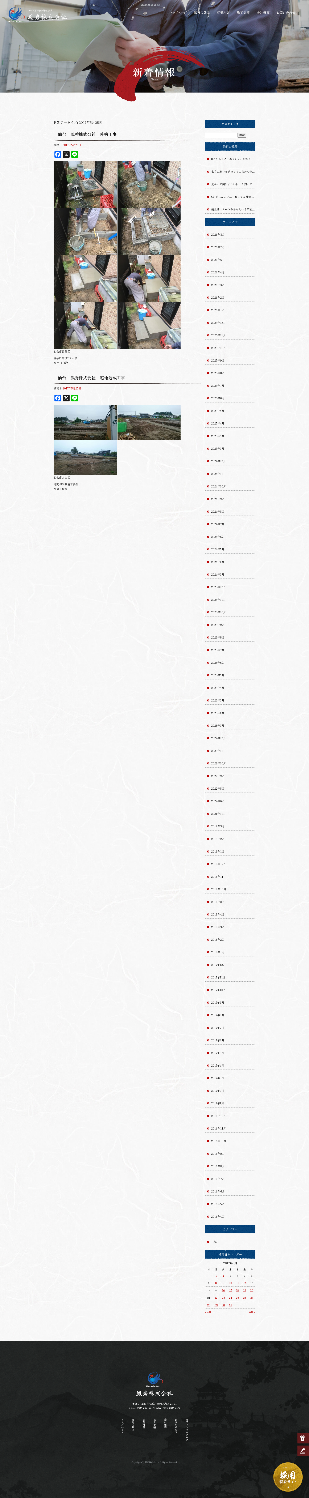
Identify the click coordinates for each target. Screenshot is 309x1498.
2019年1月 (217, 851)
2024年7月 (217, 524)
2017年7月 (217, 1028)
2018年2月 (217, 940)
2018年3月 (217, 927)
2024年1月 (217, 574)
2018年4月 (217, 914)
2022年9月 (217, 776)
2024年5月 (217, 549)
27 (251, 1297)
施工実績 (243, 12)
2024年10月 (218, 486)
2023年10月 (218, 612)
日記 (214, 1242)
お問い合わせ (285, 12)
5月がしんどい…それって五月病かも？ (233, 197)
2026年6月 (218, 260)
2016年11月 (218, 1128)
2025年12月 (218, 323)
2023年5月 (217, 675)
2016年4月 (217, 1217)
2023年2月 (217, 713)
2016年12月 (218, 1116)
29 (216, 1305)
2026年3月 (217, 285)
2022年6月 (217, 801)
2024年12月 (218, 461)
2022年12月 (218, 738)
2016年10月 (218, 1141)
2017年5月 (217, 1053)
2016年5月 (217, 1204)
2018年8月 (218, 902)
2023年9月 (217, 625)
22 (216, 1297)
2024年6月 (217, 537)
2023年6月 (217, 663)
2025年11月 (218, 335)
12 (244, 1283)
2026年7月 (217, 247)
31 (230, 1305)
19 (244, 1290)
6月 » (252, 1312)
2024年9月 (217, 499)
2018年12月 (218, 864)
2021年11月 (218, 814)
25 (237, 1297)
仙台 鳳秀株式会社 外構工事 (87, 134)
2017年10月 (218, 990)
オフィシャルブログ (187, 1429)
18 (237, 1290)
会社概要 (263, 12)
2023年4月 (217, 688)
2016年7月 (217, 1179)
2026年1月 (217, 310)
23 (223, 1297)
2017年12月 (218, 965)
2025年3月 (217, 436)
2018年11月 (218, 877)
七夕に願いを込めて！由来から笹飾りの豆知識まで (233, 172)
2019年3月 (217, 826)
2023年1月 (217, 725)
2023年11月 (218, 600)
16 (223, 1290)
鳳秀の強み (201, 12)
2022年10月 (218, 763)
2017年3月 (217, 1078)
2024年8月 (217, 511)
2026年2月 (217, 297)
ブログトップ (230, 124)
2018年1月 (217, 952)
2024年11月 (218, 474)
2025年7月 (217, 386)
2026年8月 (218, 234)
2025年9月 (217, 360)
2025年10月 (218, 348)
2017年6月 (217, 1040)
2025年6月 (217, 398)
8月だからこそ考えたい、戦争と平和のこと (233, 159)
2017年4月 (217, 1065)
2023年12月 (218, 587)
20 (251, 1290)
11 (237, 1283)
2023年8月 (217, 637)
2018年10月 (218, 889)
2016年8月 (218, 1166)
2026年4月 (217, 272)
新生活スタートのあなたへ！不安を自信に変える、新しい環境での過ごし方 (233, 209)
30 (223, 1305)
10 (230, 1283)
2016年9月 (218, 1154)
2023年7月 (217, 650)
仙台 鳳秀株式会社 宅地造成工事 (91, 378)
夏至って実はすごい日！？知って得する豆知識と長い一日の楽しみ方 (233, 184)
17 (230, 1290)
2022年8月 (217, 788)
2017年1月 (217, 1103)
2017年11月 (218, 977)
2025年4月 (217, 423)
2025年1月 (217, 449)
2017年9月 (217, 1002)
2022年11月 (218, 751)
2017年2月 (217, 1091)
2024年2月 (217, 562)
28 (208, 1305)
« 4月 (208, 1312)
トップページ (178, 12)
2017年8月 (217, 1015)
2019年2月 (217, 839)
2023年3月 (217, 700)
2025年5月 (217, 411)
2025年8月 (217, 373)
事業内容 (222, 12)
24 (230, 1297)
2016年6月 (218, 1191)
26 (244, 1297)
